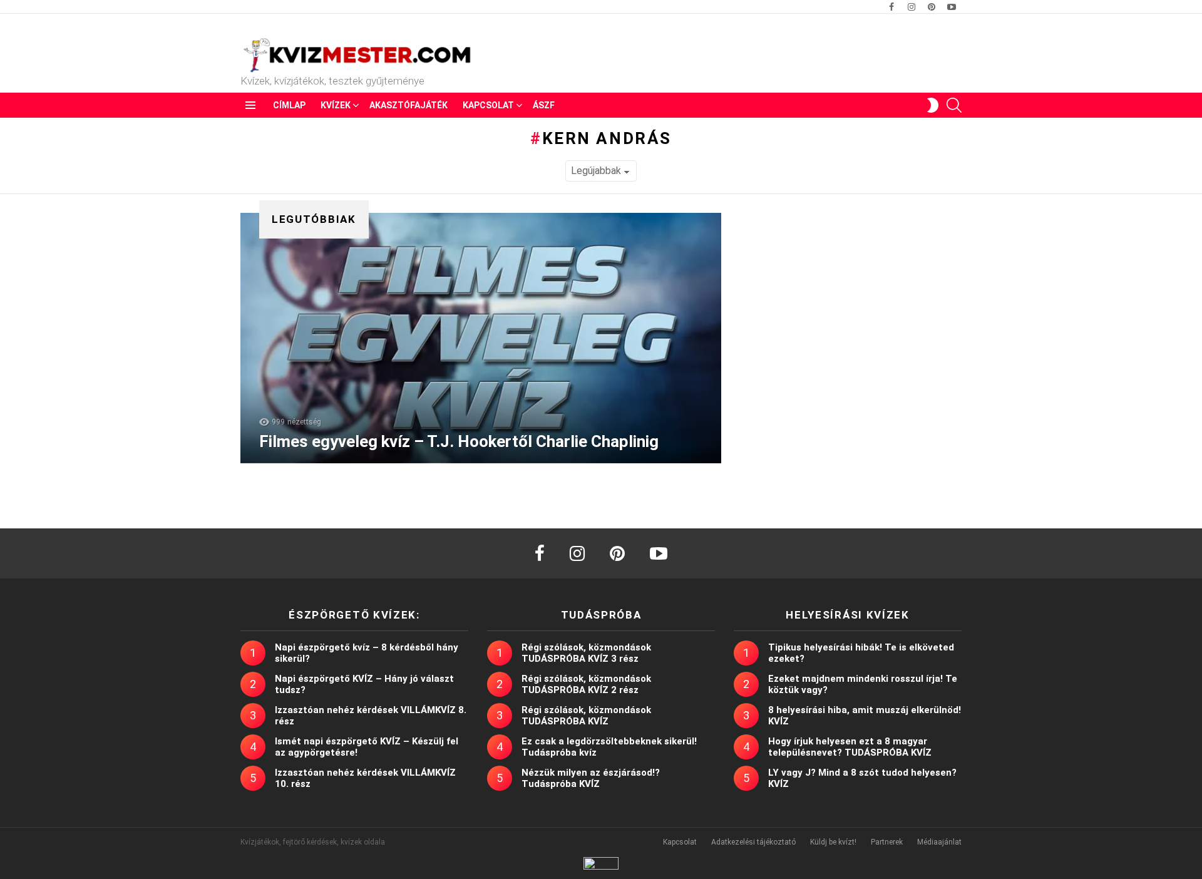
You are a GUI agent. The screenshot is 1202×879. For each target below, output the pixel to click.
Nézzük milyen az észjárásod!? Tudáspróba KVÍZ (590, 778)
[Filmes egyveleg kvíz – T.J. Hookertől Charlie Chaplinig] (480, 338)
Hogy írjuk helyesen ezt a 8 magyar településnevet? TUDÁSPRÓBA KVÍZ (850, 747)
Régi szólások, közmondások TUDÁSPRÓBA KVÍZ (586, 715)
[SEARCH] (954, 105)
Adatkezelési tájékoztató (753, 842)
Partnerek (887, 842)
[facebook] (540, 553)
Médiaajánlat (939, 842)
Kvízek (336, 105)
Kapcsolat (488, 105)
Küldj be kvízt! (833, 842)
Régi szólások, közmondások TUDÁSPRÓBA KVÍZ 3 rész (586, 653)
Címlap (289, 105)
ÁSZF (544, 105)
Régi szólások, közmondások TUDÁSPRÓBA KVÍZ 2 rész (586, 684)
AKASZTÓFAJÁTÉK (408, 105)
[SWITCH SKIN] (932, 105)
